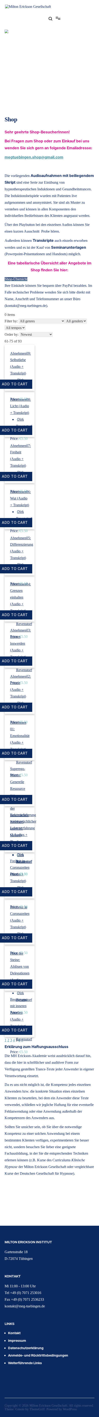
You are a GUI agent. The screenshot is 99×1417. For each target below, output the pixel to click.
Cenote (19, 1409)
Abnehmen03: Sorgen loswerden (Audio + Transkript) (20, 643)
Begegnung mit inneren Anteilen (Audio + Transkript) (18, 1013)
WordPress (70, 1409)
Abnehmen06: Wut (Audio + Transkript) (20, 498)
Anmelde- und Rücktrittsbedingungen (38, 1355)
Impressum (17, 1340)
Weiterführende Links (25, 1363)
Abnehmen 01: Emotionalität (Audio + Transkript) (19, 736)
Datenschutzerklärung (26, 1348)
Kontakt (14, 1333)
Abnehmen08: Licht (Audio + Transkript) (20, 406)
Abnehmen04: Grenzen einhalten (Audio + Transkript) (20, 597)
